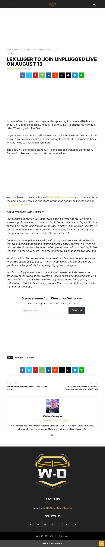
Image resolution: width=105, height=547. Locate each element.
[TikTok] (52, 524)
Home (9, 49)
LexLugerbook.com (18, 204)
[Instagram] (52, 435)
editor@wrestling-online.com (58, 508)
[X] (29, 75)
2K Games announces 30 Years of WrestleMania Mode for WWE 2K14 (81, 387)
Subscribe (77, 310)
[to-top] (101, 542)
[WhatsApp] (42, 75)
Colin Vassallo (15, 69)
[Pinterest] (35, 75)
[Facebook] (22, 75)
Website (17, 49)
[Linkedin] (48, 75)
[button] (11, 4)
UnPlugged (30, 358)
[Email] (62, 75)
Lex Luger (19, 358)
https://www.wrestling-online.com (52, 420)
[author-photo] (52, 412)
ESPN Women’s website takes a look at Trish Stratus (27, 387)
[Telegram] (75, 75)
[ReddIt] (55, 75)
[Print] (68, 75)
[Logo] (52, 491)
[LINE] (81, 75)
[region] (52, 29)
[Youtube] (74, 524)
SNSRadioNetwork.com (59, 197)
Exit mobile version (52, 543)
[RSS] (45, 524)
